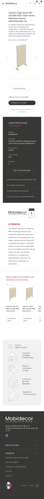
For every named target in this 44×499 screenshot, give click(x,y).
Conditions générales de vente (17, 458)
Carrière (9, 471)
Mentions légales (12, 462)
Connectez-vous (19, 89)
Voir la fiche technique (22, 170)
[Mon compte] (35, 3)
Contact (9, 476)
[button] (5, 57)
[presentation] (7, 284)
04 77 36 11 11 (24, 426)
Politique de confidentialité (16, 467)
